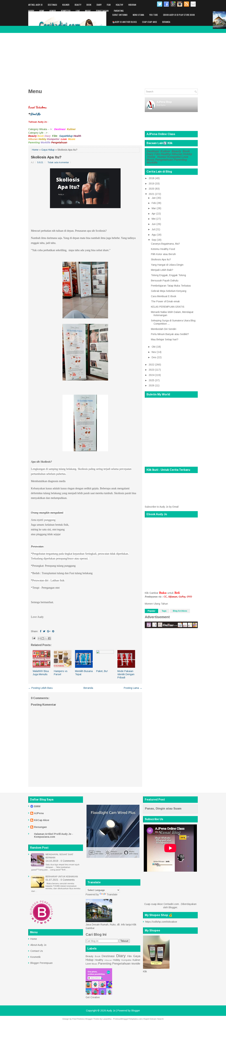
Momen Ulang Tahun (156, 603)
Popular (151, 611)
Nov (154, 352)
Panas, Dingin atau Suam (163, 808)
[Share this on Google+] (48, 631)
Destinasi (52, 4)
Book (89, 4)
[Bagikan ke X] (46, 638)
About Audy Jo (38, 944)
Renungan (40, 827)
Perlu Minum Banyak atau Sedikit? (170, 334)
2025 (151, 380)
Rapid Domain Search (154, 1019)
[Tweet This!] (44, 631)
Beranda (166, 21)
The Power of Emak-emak (165, 301)
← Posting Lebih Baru (40, 688)
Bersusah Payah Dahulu (164, 280)
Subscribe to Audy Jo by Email (162, 506)
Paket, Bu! (102, 671)
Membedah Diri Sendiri (163, 329)
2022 (151, 364)
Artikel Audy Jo (35, 4)
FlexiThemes (78, 1019)
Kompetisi (65, 10)
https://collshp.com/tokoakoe (161, 921)
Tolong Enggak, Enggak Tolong (168, 275)
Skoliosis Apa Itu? (46, 157)
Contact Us (36, 951)
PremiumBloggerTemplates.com (127, 1019)
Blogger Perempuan (41, 963)
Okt (154, 346)
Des (154, 357)
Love (78, 10)
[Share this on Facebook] (40, 631)
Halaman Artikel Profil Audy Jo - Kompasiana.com (53, 835)
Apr (154, 213)
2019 (151, 183)
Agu (154, 234)
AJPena (39, 813)
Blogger (173, 907)
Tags (164, 611)
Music (88, 10)
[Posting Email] (33, 638)
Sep (154, 239)
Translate (112, 894)
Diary (99, 4)
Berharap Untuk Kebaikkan (62, 876)
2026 (151, 385)
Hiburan (132, 4)
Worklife (32, 16)
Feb (154, 203)
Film (109, 4)
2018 (151, 178)
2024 (151, 375)
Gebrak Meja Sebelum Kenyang (168, 291)
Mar (154, 208)
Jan (154, 197)
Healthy (119, 4)
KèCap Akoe (41, 820)
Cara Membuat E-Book (163, 296)
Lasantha (107, 1019)
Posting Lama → (133, 688)
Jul (153, 229)
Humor (52, 10)
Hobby (31, 10)
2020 (151, 188)
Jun (154, 224)
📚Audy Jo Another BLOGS (124, 21)
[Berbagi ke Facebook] (49, 638)
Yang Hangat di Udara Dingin (167, 264)
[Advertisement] (113, 59)
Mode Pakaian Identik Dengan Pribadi (125, 674)
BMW (37, 806)
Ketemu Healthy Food (163, 249)
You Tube (153, 14)
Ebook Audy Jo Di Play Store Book (179, 14)
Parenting (119, 10)
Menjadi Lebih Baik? (162, 269)
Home (41, 10)
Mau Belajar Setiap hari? (164, 339)
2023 (151, 369)
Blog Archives (180, 611)
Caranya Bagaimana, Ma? (165, 243)
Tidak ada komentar (58, 162)
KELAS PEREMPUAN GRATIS (167, 306)
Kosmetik (35, 957)
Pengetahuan (102, 10)
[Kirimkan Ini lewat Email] (39, 638)
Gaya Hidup (48, 149)
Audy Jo (110, 1010)
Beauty (78, 4)
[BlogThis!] (42, 638)
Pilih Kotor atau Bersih (163, 254)
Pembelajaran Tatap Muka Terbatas (171, 285)
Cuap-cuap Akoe (149, 21)
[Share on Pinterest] (53, 631)
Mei (154, 218)
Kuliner (65, 4)
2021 (151, 194)
